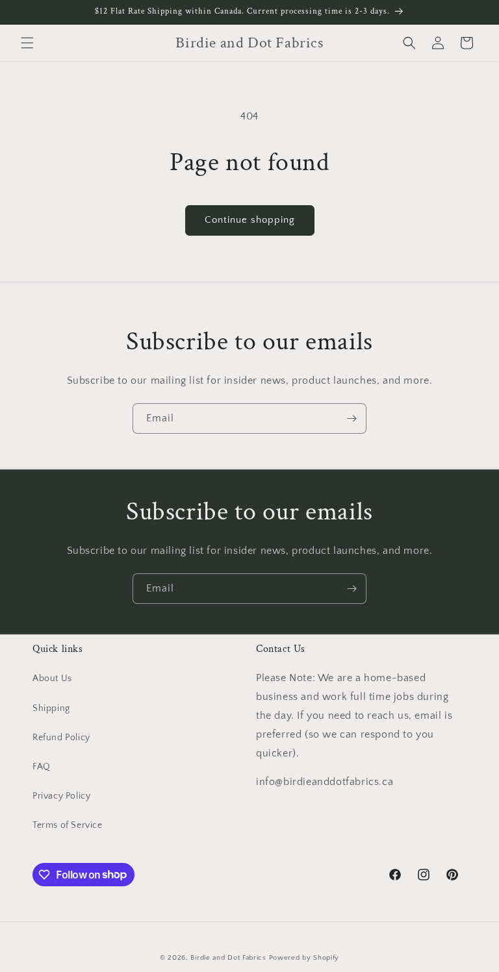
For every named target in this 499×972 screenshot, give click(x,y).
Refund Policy (61, 737)
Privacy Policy (61, 796)
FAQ (41, 767)
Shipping (51, 708)
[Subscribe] (351, 418)
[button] (27, 43)
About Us (52, 678)
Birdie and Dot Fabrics (228, 958)
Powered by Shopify (304, 958)
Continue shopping (250, 219)
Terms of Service (67, 825)
